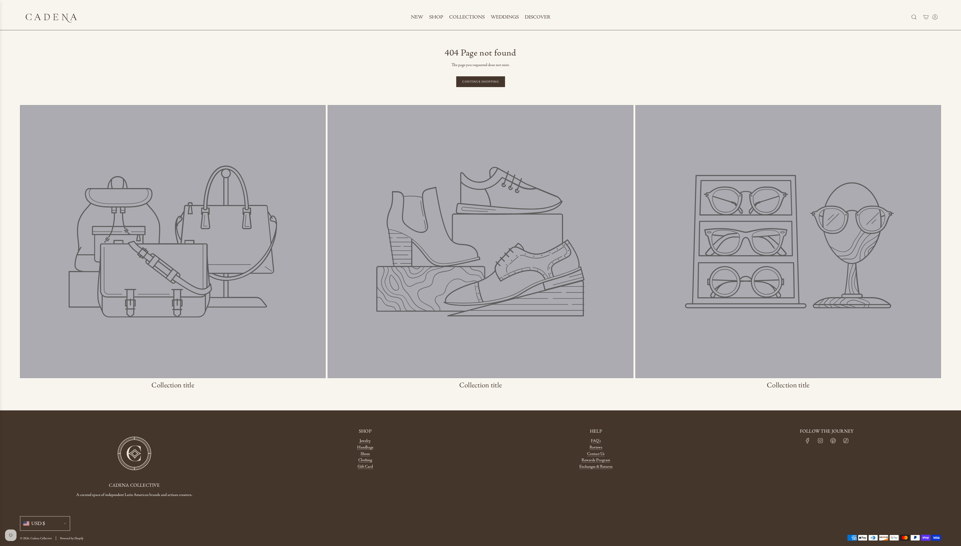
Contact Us (596, 453)
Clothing (365, 460)
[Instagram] (820, 441)
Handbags (365, 447)
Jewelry (365, 440)
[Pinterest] (833, 441)
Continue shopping (480, 82)
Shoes (365, 453)
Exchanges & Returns (596, 466)
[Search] (914, 17)
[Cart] (926, 17)
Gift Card (365, 466)
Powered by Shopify (71, 538)
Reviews (596, 447)
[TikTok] (846, 441)
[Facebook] (808, 441)
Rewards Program (596, 460)
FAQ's (596, 440)
